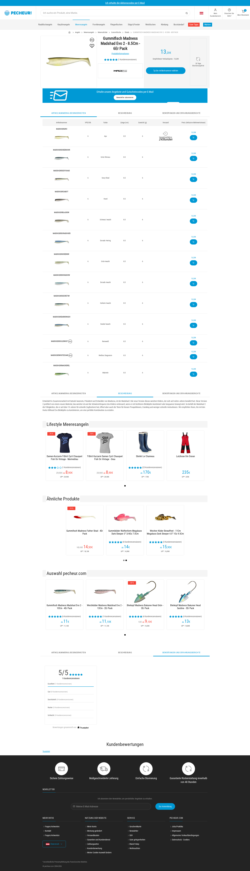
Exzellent (60, 684)
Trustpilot (46, 751)
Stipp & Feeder (134, 24)
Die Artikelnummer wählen (166, 70)
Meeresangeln (81, 24)
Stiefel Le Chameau (145, 456)
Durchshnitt (60, 699)
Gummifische (116, 32)
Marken (207, 24)
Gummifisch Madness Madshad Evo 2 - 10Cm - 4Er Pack (64, 607)
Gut (58, 692)
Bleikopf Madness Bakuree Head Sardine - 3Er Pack (185, 607)
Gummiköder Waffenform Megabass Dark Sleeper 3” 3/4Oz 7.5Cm (125, 532)
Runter (59, 707)
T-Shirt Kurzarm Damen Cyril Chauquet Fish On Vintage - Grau (105, 458)
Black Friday (134, 844)
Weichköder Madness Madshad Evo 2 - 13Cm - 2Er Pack (105, 607)
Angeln (77, 32)
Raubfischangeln (45, 24)
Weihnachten (134, 848)
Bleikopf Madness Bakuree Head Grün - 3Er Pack (145, 607)
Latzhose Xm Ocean (185, 456)
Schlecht (59, 715)
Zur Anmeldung (165, 806)
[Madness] (120, 70)
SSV (131, 835)
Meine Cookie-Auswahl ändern (99, 852)
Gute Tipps (193, 24)
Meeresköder (102, 32)
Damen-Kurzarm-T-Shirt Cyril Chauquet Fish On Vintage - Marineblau (64, 458)
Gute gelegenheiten (137, 840)
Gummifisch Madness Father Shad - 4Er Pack (84, 532)
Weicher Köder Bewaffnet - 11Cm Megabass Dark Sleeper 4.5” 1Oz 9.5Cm (165, 532)
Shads (127, 32)
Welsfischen (150, 24)
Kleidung (164, 24)
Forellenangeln (99, 24)
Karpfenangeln (64, 24)
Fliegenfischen (116, 24)
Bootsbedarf (179, 24)
